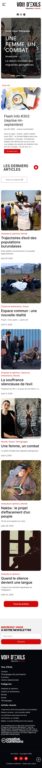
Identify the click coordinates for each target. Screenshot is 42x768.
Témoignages (24, 31)
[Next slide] (37, 48)
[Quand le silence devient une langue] (21, 550)
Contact (4, 671)
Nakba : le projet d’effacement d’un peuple (15, 512)
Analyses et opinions (10, 233)
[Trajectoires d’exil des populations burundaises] (21, 210)
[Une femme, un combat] (21, 418)
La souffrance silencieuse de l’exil (16, 382)
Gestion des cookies (29, 764)
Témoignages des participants (13, 674)
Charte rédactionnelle (10, 680)
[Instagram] (21, 14)
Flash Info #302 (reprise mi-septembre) (17, 120)
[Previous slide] (4, 48)
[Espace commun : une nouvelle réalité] (21, 283)
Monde (8, 31)
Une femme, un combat (20, 44)
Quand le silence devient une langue (16, 580)
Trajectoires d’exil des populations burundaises (19, 242)
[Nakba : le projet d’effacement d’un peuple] (21, 480)
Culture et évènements (11, 306)
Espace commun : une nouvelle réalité (19, 313)
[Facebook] (18, 14)
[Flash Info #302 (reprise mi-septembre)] (21, 99)
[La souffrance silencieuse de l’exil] (21, 349)
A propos (5, 677)
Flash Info (6, 85)
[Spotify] (24, 14)
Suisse (15, 31)
